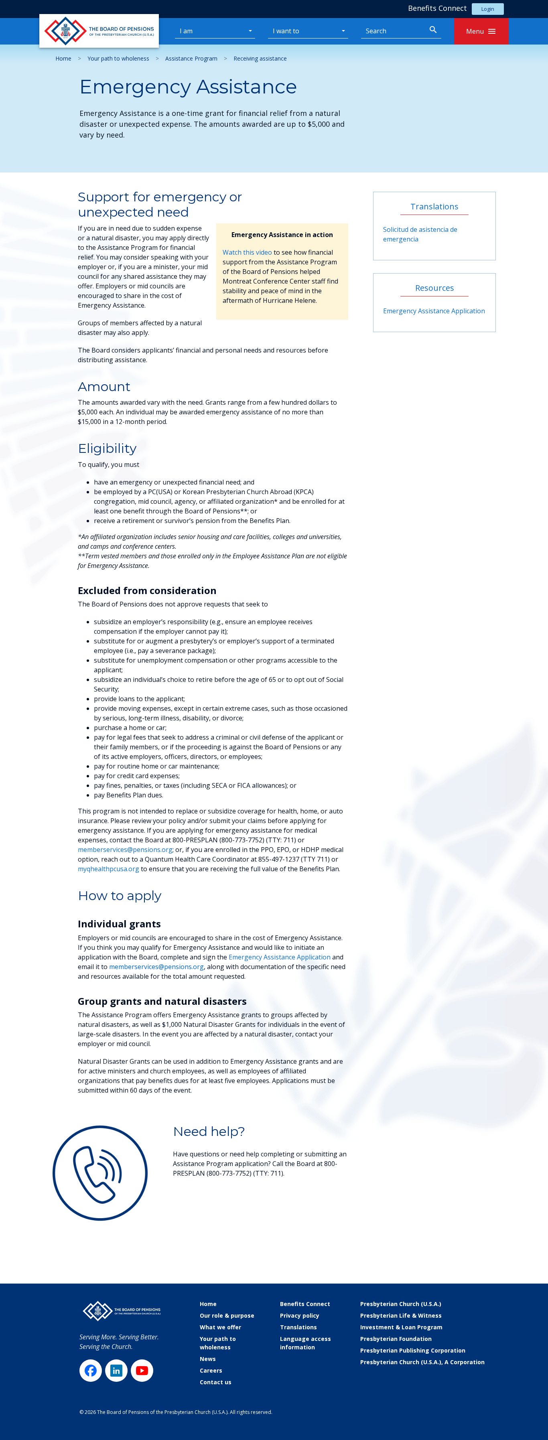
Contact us (215, 1382)
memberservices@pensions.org (125, 849)
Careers (211, 1370)
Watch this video (247, 252)
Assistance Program (191, 58)
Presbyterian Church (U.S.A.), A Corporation (422, 1362)
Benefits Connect (305, 1304)
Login (487, 8)
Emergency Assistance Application (280, 957)
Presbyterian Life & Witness (401, 1315)
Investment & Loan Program (401, 1327)
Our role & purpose (227, 1315)
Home (63, 58)
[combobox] (393, 31)
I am (186, 30)
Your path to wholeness (118, 58)
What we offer (220, 1327)
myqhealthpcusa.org (108, 868)
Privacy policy (299, 1315)
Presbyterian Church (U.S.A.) (400, 1304)
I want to (286, 30)
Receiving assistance (260, 58)
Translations (298, 1327)
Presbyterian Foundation (396, 1339)
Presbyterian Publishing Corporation (412, 1350)
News (208, 1359)
